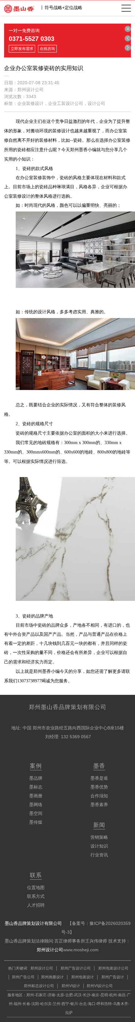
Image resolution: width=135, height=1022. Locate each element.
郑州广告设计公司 (76, 968)
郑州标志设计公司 (39, 986)
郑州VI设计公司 (100, 986)
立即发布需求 (22, 49)
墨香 (99, 766)
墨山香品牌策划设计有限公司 (33, 923)
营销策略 (99, 837)
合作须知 (99, 795)
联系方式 (36, 896)
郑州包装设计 (82, 977)
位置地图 (36, 887)
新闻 (99, 825)
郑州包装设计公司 (112, 968)
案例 (36, 766)
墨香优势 (99, 786)
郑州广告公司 (23, 977)
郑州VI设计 (71, 986)
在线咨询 (47, 49)
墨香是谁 (99, 778)
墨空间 (35, 813)
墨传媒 (35, 822)
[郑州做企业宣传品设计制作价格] (128, 38)
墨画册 (35, 795)
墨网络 (35, 804)
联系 (36, 875)
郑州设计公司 (50, 949)
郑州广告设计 (112, 977)
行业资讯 (99, 854)
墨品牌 (35, 778)
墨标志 (35, 786)
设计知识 (99, 846)
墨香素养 (99, 804)
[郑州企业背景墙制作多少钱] (128, 48)
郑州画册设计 (52, 977)
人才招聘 (36, 905)
